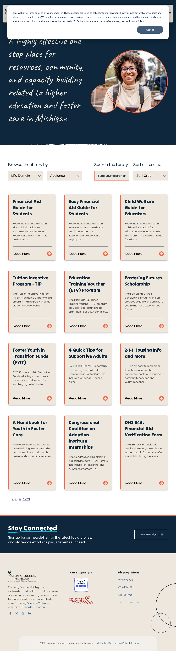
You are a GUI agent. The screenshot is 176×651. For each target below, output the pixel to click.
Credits (134, 643)
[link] (9, 613)
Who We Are (125, 579)
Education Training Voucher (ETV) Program (87, 284)
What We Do (126, 587)
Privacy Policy (121, 643)
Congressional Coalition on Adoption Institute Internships (84, 435)
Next (26, 499)
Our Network (125, 594)
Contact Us (106, 643)
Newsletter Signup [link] (149, 534)
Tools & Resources (129, 602)
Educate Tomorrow (33, 607)
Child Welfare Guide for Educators (139, 208)
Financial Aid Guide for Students (27, 208)
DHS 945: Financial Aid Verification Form (143, 429)
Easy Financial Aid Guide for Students (84, 208)
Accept (150, 29)
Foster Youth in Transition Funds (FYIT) (30, 356)
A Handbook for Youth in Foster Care (30, 429)
